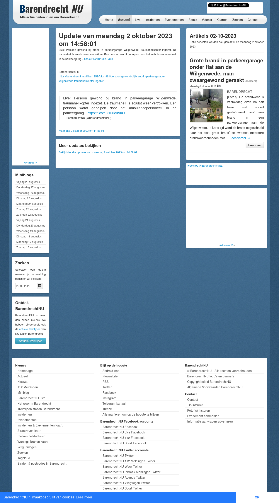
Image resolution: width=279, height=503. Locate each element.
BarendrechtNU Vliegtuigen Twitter (126, 483)
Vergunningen (27, 447)
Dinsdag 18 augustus (29, 236)
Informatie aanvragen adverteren (210, 421)
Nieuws (22, 381)
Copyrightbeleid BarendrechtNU (209, 381)
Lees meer (254, 145)
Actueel (124, 19)
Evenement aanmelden (203, 416)
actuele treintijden (29, 329)
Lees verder (240, 137)
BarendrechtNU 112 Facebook (123, 437)
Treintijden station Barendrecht (38, 409)
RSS (105, 381)
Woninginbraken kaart (32, 441)
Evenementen (174, 19)
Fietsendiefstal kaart (31, 436)
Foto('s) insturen (198, 410)
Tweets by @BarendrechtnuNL (204, 165)
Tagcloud (23, 458)
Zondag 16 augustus (28, 247)
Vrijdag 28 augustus (28, 182)
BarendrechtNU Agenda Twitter (123, 477)
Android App (110, 370)
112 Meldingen (27, 387)
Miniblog (23, 392)
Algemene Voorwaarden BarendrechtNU (215, 387)
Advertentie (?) (30, 162)
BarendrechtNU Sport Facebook (124, 443)
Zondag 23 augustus (28, 209)
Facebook (109, 392)
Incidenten (152, 19)
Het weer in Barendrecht (34, 403)
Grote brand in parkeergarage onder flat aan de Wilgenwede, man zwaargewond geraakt (226, 70)
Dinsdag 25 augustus (29, 198)
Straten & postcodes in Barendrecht (41, 463)
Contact (253, 19)
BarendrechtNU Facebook (120, 427)
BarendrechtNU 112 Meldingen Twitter (128, 461)
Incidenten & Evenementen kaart (40, 425)
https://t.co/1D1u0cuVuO (98, 59)
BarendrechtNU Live (31, 398)
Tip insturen (195, 405)
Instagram (109, 398)
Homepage (25, 370)
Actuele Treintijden (30, 341)
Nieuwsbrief (110, 376)
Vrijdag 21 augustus (28, 220)
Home (109, 19)
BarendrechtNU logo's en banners (210, 376)
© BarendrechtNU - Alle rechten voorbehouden (219, 370)
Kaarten (222, 19)
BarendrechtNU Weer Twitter (122, 466)
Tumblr (107, 409)
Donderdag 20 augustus (30, 225)
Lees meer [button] (84, 497)
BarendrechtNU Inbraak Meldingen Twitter (131, 472)
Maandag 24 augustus (29, 203)
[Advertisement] (30, 94)
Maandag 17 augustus (29, 242)
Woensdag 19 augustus (30, 231)
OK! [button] (257, 497)
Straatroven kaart (29, 430)
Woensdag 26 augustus (30, 192)
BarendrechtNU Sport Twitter (122, 488)
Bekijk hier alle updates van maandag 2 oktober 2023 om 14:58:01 (98, 152)
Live (138, 19)
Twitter (107, 387)
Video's (207, 19)
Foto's (193, 19)
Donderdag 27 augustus (30, 187)
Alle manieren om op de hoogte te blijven (130, 414)
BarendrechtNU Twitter (118, 455)
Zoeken (237, 19)
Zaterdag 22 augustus (29, 214)
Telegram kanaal (114, 403)
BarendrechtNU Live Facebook (123, 432)
